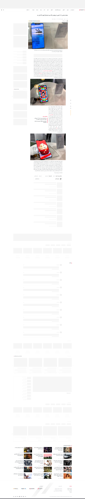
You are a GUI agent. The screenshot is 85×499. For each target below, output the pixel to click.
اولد (56, 128)
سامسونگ (40, 73)
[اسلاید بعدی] (12, 96)
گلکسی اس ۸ (51, 114)
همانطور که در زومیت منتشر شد (47, 70)
